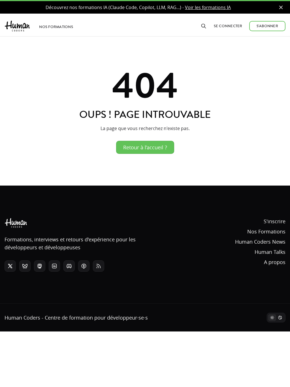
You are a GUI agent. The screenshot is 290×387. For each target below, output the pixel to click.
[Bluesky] (25, 266)
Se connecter (228, 26)
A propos (274, 262)
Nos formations (56, 26)
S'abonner (267, 26)
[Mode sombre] (276, 317)
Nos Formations (266, 231)
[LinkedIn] (54, 266)
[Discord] (69, 266)
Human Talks (270, 251)
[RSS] (98, 266)
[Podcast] (83, 266)
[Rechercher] (203, 26)
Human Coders (22, 317)
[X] (10, 266)
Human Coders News (260, 241)
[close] (280, 7)
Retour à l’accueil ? (145, 147)
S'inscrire (274, 221)
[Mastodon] (39, 266)
